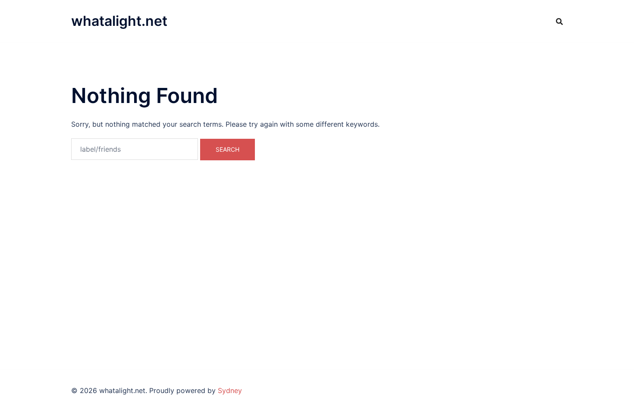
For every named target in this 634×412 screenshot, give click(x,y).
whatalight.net (119, 20)
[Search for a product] (559, 21)
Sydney (230, 390)
